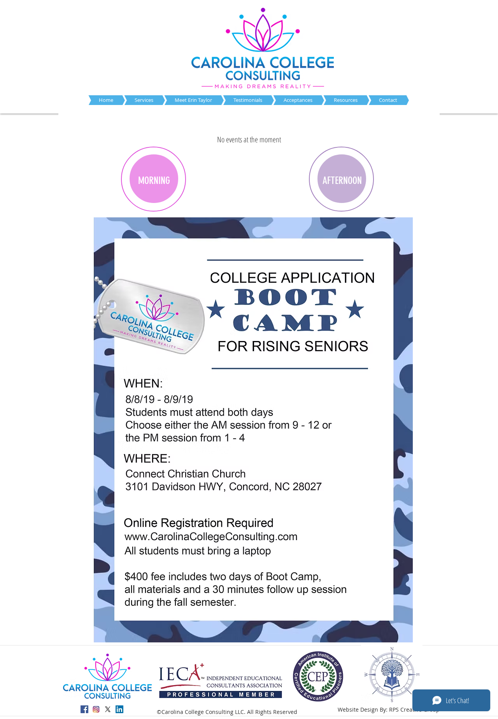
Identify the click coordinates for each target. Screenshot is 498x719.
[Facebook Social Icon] (84, 709)
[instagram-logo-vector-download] (96, 709)
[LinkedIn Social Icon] (119, 709)
